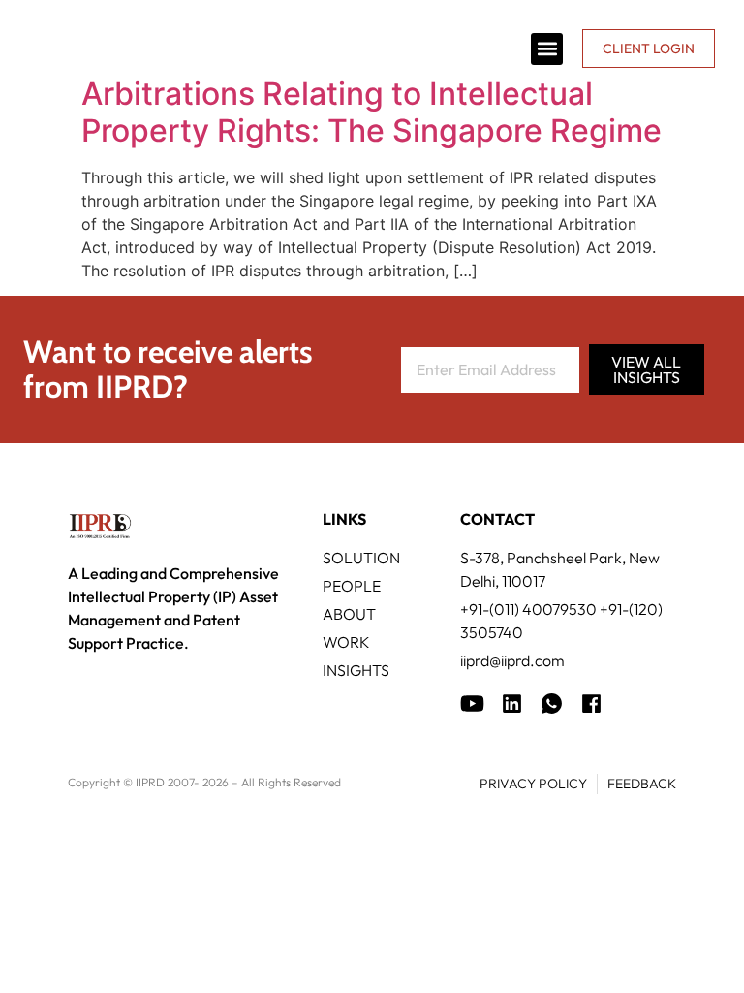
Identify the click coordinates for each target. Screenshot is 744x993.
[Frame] (552, 703)
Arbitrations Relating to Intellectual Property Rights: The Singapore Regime (371, 112)
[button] (547, 49)
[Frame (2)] (591, 703)
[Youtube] (472, 703)
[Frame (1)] (512, 703)
